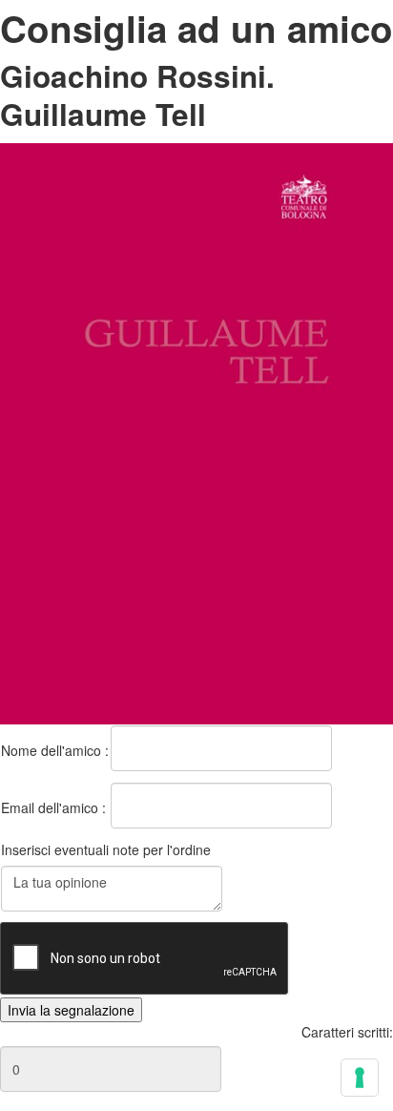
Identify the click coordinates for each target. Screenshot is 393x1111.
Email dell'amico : (53, 807)
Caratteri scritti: (347, 1031)
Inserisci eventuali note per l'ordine (106, 849)
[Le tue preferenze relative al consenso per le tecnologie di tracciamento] (359, 1077)
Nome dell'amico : (55, 750)
